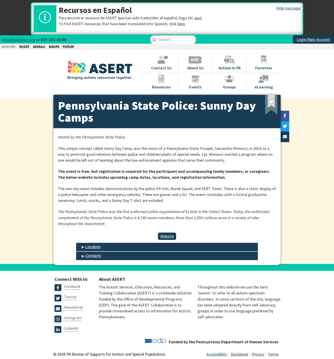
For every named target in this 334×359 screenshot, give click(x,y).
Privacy (258, 354)
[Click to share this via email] (285, 137)
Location (93, 247)
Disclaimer (239, 354)
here (181, 23)
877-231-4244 (53, 39)
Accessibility (216, 354)
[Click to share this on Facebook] (285, 116)
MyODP (24, 46)
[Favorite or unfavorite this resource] (265, 105)
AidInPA (54, 46)
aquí (198, 17)
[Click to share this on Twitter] (285, 126)
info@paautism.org (18, 39)
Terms (273, 354)
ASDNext (39, 46)
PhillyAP (68, 46)
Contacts (93, 256)
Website (167, 236)
